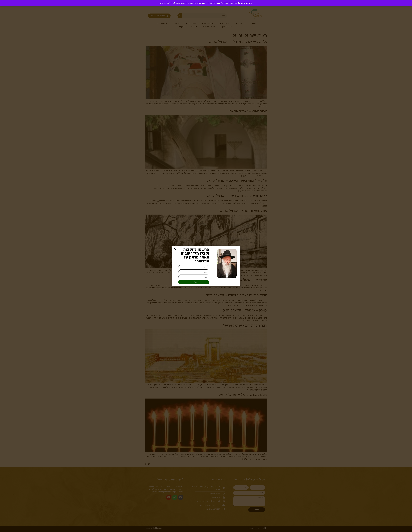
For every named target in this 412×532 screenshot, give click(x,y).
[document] (206, 266)
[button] (175, 249)
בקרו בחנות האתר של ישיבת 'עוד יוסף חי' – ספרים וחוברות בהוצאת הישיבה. (200, 3)
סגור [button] (161, 3)
